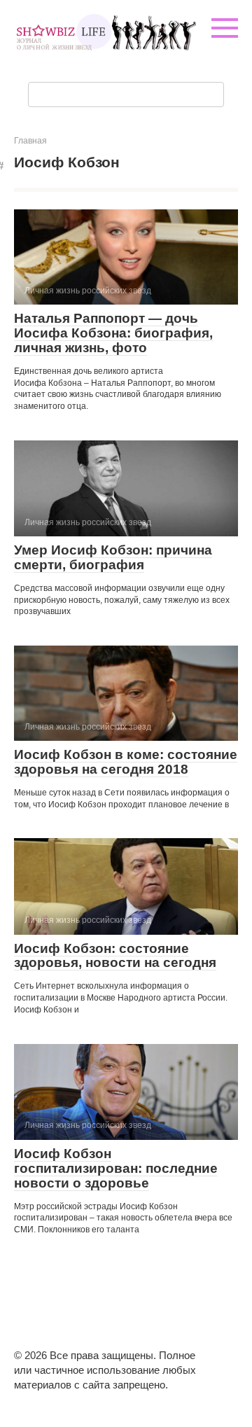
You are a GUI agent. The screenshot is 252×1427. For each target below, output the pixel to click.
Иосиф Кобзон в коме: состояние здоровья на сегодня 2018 (125, 762)
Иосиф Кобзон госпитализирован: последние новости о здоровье (116, 1168)
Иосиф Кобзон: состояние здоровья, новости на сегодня (115, 955)
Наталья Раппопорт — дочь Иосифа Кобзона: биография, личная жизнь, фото (113, 333)
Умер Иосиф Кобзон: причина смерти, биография (113, 557)
